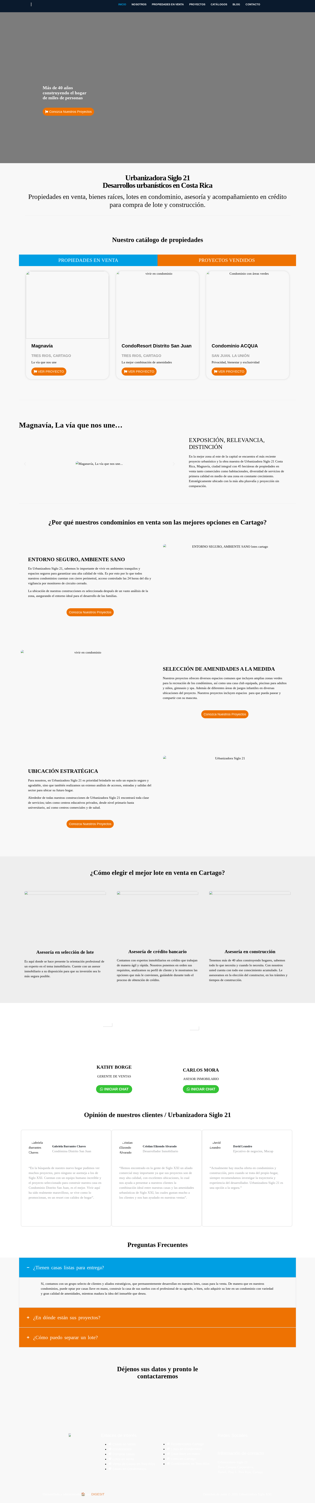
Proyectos (197, 4)
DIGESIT (97, 1494)
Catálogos (219, 4)
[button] (25, 464)
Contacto (253, 4)
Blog (236, 4)
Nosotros (139, 4)
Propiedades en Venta (168, 4)
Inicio (122, 4)
